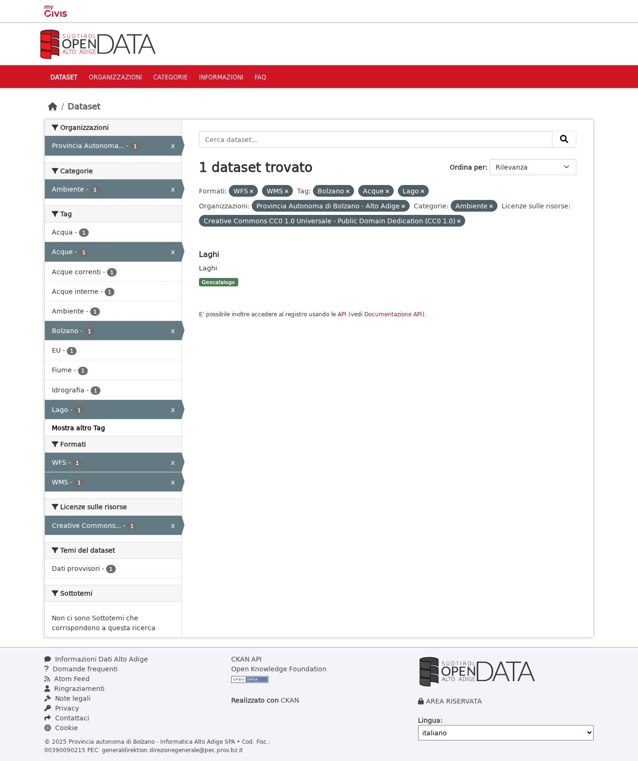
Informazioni (221, 77)
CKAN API (246, 659)
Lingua (429, 720)
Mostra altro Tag (78, 428)
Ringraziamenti (78, 688)
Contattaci (71, 718)
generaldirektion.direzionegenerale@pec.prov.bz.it (172, 750)
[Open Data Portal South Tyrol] (97, 43)
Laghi (209, 254)
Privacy (66, 708)
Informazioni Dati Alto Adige (100, 659)
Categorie (170, 77)
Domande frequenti (84, 669)
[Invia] (564, 139)
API (342, 314)
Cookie (65, 728)
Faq (260, 77)
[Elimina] (251, 191)
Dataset (64, 77)
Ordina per (467, 167)
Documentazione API (393, 314)
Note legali (72, 698)
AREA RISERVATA (454, 701)
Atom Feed (71, 678)
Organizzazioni (115, 77)
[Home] (52, 106)
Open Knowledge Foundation (278, 669)
